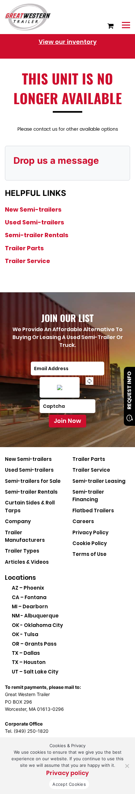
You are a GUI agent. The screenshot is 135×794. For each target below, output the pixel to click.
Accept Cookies (69, 784)
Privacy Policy (90, 532)
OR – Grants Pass (34, 643)
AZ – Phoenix (28, 587)
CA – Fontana (29, 597)
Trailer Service (27, 261)
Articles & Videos (27, 561)
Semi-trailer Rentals (36, 235)
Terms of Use (89, 554)
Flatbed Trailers (93, 510)
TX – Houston (29, 662)
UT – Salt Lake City (35, 671)
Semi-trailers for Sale (33, 481)
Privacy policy (67, 773)
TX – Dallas (26, 653)
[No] (127, 766)
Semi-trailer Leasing (98, 481)
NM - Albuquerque (35, 615)
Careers (83, 521)
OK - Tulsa (25, 634)
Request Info (129, 390)
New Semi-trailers (33, 209)
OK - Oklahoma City (37, 625)
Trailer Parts (24, 248)
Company (18, 521)
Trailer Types (22, 550)
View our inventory (68, 42)
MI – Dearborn (30, 606)
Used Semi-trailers (34, 222)
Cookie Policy (89, 543)
